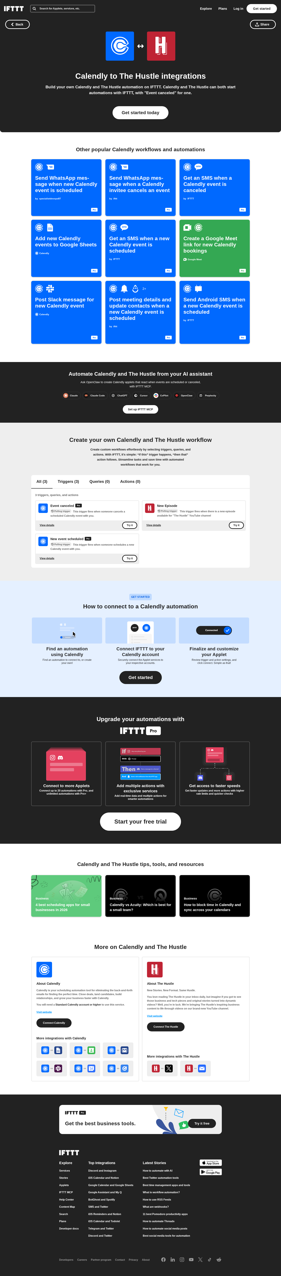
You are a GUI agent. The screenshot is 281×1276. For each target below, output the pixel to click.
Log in (238, 8)
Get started (261, 8)
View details (47, 525)
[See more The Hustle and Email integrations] (195, 1068)
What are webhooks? (156, 1206)
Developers (66, 1259)
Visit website (44, 1012)
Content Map (67, 1206)
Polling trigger (62, 511)
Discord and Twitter (100, 1235)
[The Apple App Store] (211, 1163)
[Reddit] (219, 1259)
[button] (140, 677)
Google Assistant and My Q (105, 1192)
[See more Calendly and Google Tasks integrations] (118, 1068)
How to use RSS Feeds (157, 1199)
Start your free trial (140, 821)
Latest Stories (154, 1163)
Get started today (140, 112)
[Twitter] (200, 1259)
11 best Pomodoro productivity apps (165, 1214)
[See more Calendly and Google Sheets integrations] (51, 1050)
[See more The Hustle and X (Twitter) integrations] (162, 1068)
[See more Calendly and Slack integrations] (51, 1068)
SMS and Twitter (98, 1206)
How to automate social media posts (165, 1228)
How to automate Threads (158, 1221)
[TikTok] (210, 1259)
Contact (120, 1259)
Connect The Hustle (166, 1026)
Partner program (101, 1259)
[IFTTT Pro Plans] (78, 506)
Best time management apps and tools (166, 1185)
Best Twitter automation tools (161, 1177)
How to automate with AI (157, 1170)
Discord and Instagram (102, 1170)
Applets (64, 1185)
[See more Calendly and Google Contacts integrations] (85, 1050)
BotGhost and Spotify (101, 1199)
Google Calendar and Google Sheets (110, 1185)
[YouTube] (191, 1259)
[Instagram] (182, 1259)
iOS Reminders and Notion (104, 1214)
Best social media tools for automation (166, 1235)
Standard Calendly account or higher (78, 1004)
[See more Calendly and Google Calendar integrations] (85, 1068)
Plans (222, 8)
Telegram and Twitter (101, 1228)
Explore (206, 8)
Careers (82, 1259)
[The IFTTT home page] (14, 9)
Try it (130, 525)
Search (63, 1214)
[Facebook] (163, 1259)
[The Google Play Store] (211, 1172)
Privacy (133, 1259)
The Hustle (139, 76)
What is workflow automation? (161, 1192)
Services (64, 1170)
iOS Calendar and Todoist (104, 1221)
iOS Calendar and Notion (103, 1177)
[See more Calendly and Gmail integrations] (118, 1050)
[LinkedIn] (173, 1259)
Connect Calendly (54, 1022)
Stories (63, 1177)
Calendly (91, 76)
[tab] (42, 482)
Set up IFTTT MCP (140, 409)
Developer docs (69, 1228)
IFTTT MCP (66, 1192)
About (146, 1259)
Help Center (66, 1199)
